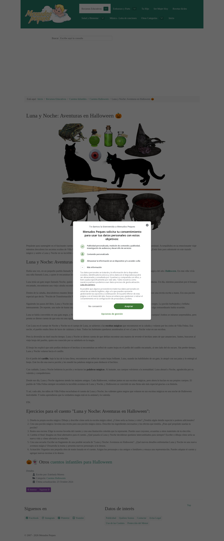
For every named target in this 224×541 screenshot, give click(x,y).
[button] (112, 267)
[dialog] (112, 270)
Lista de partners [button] (87, 284)
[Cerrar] (147, 225)
